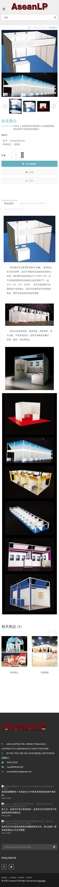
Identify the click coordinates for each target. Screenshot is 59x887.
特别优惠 (21, 877)
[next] (54, 106)
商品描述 (9, 203)
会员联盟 (13, 877)
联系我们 (5, 877)
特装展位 (14, 672)
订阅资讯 (29, 877)
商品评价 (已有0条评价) (33, 203)
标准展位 (53, 27)
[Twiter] (11, 866)
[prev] (5, 106)
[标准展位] (15, 106)
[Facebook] (4, 866)
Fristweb (41, 880)
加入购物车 (31, 164)
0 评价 (16, 126)
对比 (31, 180)
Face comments (14, 209)
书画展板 (44, 672)
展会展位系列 (39, 27)
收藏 (31, 172)
